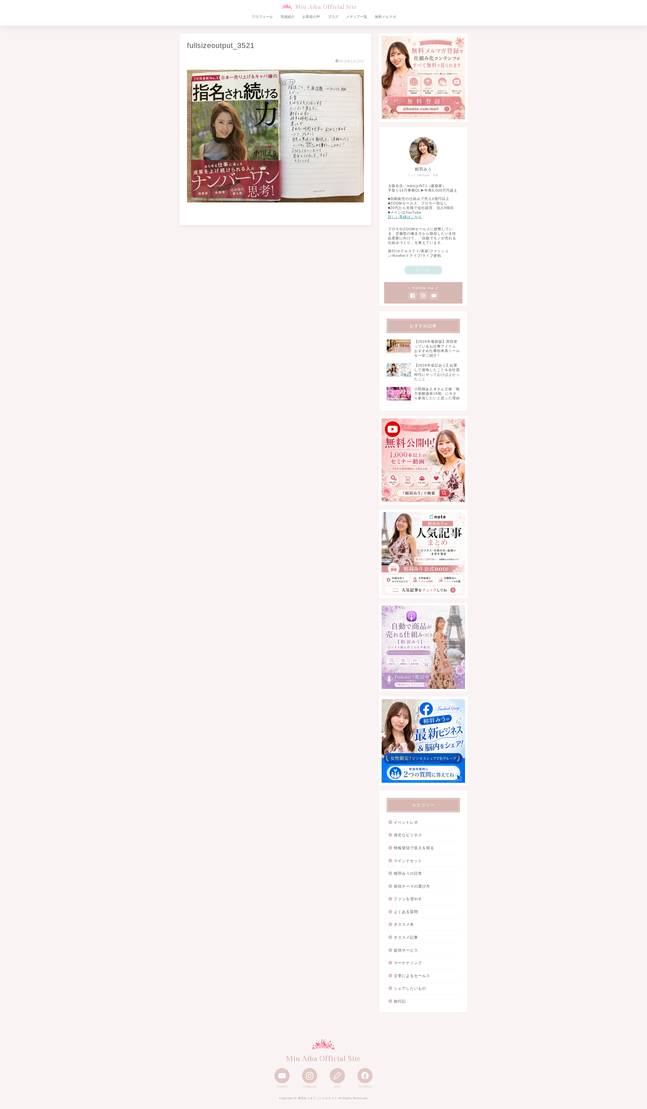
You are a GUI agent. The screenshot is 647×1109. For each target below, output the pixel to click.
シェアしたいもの (410, 988)
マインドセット (408, 861)
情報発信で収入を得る (414, 848)
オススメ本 (404, 924)
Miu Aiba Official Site (326, 7)
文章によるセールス (412, 976)
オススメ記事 (406, 937)
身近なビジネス (408, 835)
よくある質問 (406, 912)
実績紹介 (288, 17)
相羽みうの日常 (408, 873)
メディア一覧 (356, 17)
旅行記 (400, 1001)
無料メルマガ (385, 17)
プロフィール (262, 17)
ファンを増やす (408, 899)
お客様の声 (311, 17)
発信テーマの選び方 (412, 886)
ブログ (333, 17)
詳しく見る (423, 270)
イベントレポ (406, 822)
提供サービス (406, 950)
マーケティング (408, 963)
